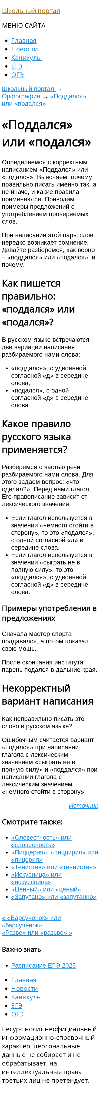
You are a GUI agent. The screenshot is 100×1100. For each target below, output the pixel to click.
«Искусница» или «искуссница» (36, 878)
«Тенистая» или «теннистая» (53, 867)
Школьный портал (31, 10)
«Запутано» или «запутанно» (54, 896)
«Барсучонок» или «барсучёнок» (31, 921)
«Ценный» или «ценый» (46, 889)
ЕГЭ (16, 66)
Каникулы (26, 57)
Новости (24, 49)
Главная (24, 40)
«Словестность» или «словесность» (41, 841)
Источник (83, 805)
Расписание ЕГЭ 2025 (43, 965)
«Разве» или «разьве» (37, 932)
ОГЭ (17, 74)
